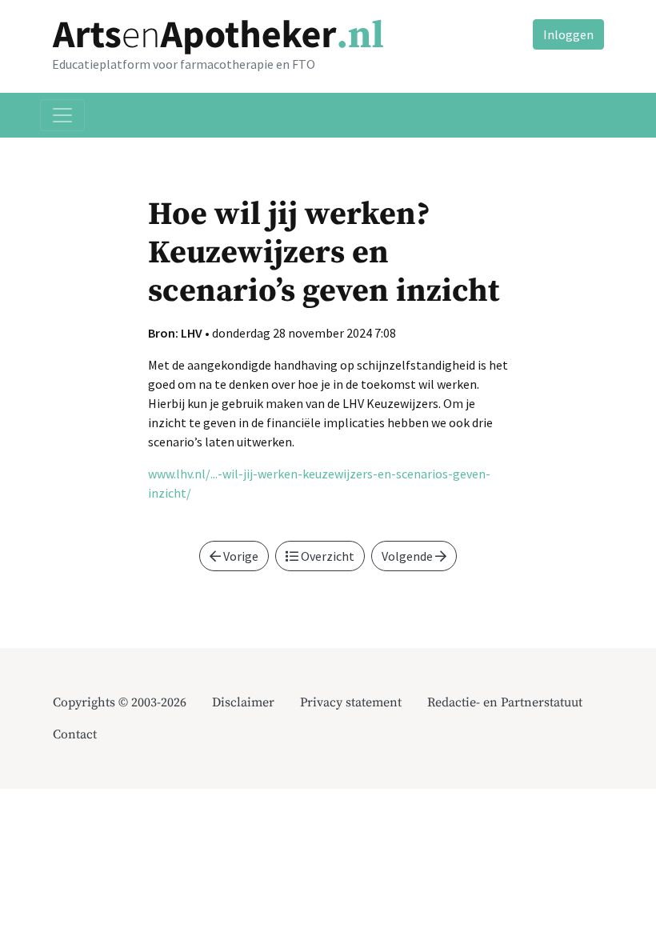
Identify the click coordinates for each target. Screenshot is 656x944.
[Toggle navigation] (62, 115)
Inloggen (568, 34)
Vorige (239, 556)
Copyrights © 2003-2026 (119, 702)
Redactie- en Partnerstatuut (504, 702)
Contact (75, 734)
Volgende (408, 556)
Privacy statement (351, 702)
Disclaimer (243, 702)
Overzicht (326, 556)
